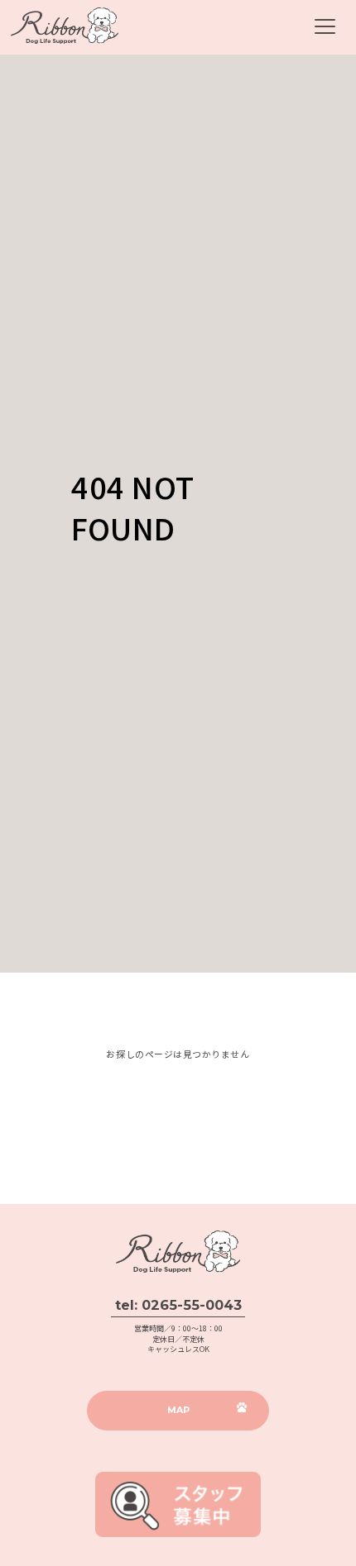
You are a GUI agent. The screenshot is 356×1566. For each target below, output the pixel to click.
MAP (178, 1410)
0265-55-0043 (192, 1305)
